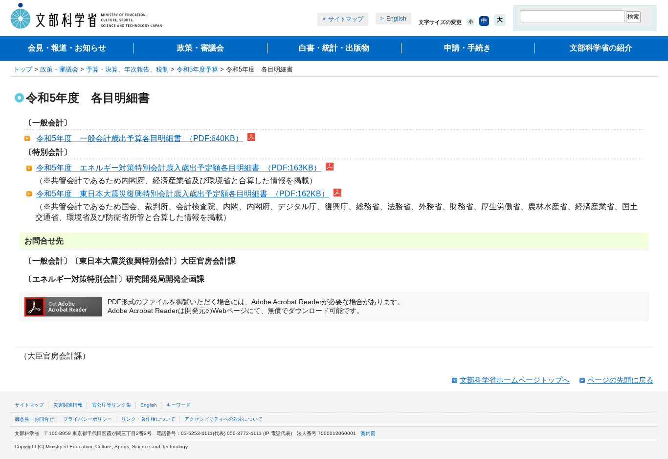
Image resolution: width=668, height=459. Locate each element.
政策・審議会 (200, 48)
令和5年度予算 (197, 69)
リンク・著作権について (148, 419)
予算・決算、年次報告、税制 (127, 69)
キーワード (178, 405)
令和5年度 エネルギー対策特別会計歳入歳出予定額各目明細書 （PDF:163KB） (178, 168)
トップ (22, 69)
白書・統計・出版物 (334, 48)
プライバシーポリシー (87, 419)
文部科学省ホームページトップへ (515, 380)
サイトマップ (345, 19)
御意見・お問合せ (34, 419)
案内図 (368, 433)
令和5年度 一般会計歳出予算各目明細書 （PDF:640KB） (139, 138)
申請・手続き (467, 48)
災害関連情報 (68, 405)
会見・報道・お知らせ (67, 48)
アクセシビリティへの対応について (223, 419)
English (396, 18)
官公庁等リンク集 (111, 405)
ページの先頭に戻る (620, 380)
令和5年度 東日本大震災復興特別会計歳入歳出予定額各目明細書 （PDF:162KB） (182, 194)
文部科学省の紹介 (601, 48)
